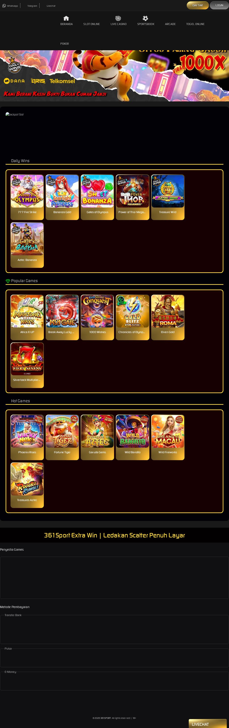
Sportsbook (145, 24)
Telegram (32, 5)
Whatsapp (12, 5)
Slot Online (91, 24)
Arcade (170, 24)
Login (219, 5)
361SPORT (105, 718)
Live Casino (119, 24)
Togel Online (195, 24)
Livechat (50, 5)
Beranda (66, 24)
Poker (64, 44)
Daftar (198, 5)
